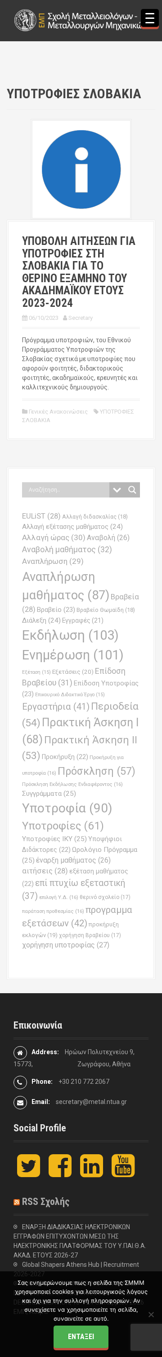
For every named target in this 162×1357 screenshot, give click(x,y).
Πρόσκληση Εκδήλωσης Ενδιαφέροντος (72, 784)
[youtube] (123, 1173)
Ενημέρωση (73, 655)
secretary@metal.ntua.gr (91, 1101)
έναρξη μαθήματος (73, 860)
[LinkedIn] (91, 1173)
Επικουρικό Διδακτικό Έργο (70, 695)
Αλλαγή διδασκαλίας (95, 516)
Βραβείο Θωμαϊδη (105, 610)
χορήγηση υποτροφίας (65, 945)
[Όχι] (150, 1314)
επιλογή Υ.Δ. (58, 897)
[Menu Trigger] (150, 18)
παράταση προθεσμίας (53, 911)
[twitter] (28, 1173)
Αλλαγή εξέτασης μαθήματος (72, 527)
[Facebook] (60, 1173)
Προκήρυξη (65, 756)
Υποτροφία (67, 808)
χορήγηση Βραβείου (90, 935)
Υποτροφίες (63, 826)
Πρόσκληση (96, 771)
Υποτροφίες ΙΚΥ (54, 839)
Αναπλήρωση (53, 561)
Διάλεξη (41, 620)
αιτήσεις (45, 871)
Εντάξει (81, 1336)
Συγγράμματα (49, 794)
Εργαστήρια (56, 706)
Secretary (80, 317)
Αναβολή (108, 537)
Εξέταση (36, 672)
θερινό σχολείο (105, 897)
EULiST (41, 516)
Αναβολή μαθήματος (67, 549)
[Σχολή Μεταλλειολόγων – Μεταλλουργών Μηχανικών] (81, 19)
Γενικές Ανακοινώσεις (58, 411)
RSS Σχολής (46, 1201)
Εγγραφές (83, 620)
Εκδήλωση (70, 635)
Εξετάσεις (73, 671)
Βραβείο (56, 610)
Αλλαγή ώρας (54, 537)
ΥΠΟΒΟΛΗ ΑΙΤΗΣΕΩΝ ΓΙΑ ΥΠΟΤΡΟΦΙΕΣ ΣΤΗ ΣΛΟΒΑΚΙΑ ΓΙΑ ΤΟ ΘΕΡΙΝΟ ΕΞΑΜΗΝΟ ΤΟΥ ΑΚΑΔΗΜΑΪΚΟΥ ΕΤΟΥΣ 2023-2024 (78, 272)
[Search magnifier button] (132, 489)
